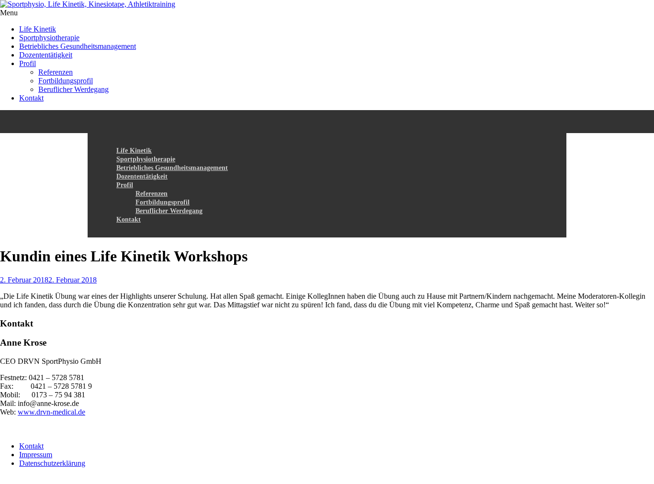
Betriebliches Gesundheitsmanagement (77, 46)
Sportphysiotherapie (49, 38)
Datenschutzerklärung (52, 463)
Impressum (35, 454)
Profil (27, 63)
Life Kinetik (37, 29)
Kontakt (31, 98)
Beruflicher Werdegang (73, 89)
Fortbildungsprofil (65, 81)
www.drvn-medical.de (51, 412)
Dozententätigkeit (45, 55)
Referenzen (55, 72)
